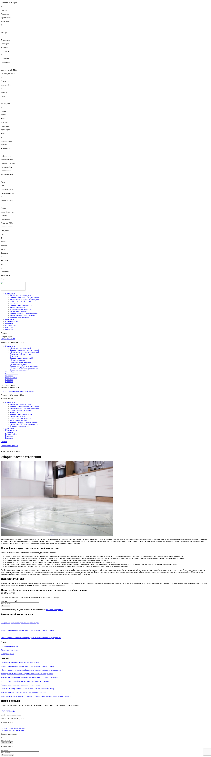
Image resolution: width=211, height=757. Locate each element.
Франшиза (9, 323)
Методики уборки (7, 654)
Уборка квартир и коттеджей (20, 296)
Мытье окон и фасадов (18, 311)
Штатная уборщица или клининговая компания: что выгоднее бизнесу (27, 689)
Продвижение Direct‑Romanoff (12, 730)
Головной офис (11, 325)
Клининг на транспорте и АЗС (21, 305)
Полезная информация (9, 446)
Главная (4, 442)
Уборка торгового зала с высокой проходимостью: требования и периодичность (31, 670)
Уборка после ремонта (18, 307)
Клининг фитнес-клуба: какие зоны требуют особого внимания (25, 681)
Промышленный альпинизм (20, 301)
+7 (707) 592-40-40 (8, 339)
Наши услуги (10, 294)
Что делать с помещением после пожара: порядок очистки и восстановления (29, 677)
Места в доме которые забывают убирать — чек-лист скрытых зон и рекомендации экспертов (36, 696)
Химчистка (14, 303)
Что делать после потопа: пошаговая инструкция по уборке (23, 692)
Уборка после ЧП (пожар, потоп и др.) (24, 315)
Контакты (9, 329)
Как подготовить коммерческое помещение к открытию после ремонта (27, 666)
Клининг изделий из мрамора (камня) (24, 313)
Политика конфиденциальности (13, 728)
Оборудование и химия (9, 650)
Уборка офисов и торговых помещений (24, 299)
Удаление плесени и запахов (20, 309)
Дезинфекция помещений (19, 317)
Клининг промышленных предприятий (24, 298)
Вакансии (9, 327)
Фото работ (9, 319)
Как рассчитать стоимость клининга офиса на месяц (20, 685)
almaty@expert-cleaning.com (25, 391)
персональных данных (54, 610)
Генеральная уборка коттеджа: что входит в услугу (20, 662)
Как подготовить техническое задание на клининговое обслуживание (27, 674)
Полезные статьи (11, 321)
